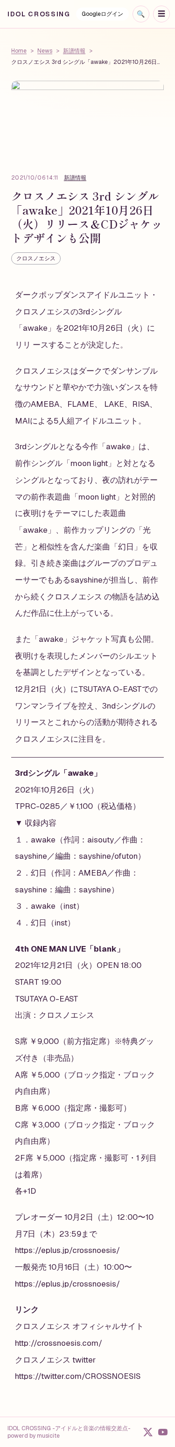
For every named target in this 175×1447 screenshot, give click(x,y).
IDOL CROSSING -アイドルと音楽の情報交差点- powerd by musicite (69, 1432)
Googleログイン (102, 14)
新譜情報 (74, 51)
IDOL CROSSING (38, 14)
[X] (148, 1432)
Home (19, 51)
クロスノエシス (36, 258)
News (44, 51)
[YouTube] (163, 1432)
